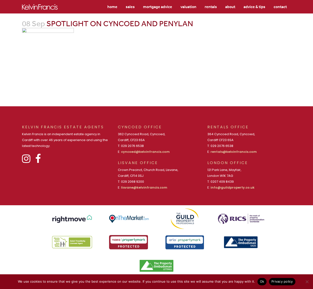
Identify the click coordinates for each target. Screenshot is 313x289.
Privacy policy (282, 281)
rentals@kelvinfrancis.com (234, 151)
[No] (306, 281)
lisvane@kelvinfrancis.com (144, 187)
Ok (262, 281)
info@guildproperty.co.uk (233, 187)
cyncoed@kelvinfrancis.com (145, 151)
